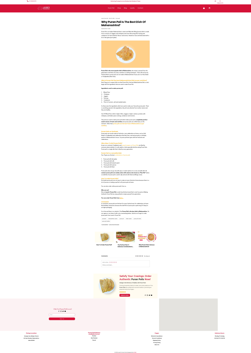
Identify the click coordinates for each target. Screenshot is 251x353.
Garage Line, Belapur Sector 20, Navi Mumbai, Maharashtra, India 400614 (31, 338)
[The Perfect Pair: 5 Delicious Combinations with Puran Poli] (125, 237)
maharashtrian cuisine (112, 218)
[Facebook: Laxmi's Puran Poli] (145, 295)
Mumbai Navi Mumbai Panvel (94, 338)
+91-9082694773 (32, 1)
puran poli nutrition (106, 221)
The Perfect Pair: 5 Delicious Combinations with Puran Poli (125, 246)
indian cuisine (129, 218)
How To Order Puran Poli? (104, 245)
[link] (204, 8)
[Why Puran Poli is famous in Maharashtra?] (146, 237)
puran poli (122, 218)
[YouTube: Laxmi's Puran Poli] (151, 295)
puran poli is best (137, 218)
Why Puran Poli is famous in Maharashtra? (147, 245)
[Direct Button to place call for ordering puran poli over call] (28, 1)
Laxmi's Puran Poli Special (114, 224)
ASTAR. (134, 352)
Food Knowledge (105, 224)
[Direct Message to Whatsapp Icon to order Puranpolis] (215, 1)
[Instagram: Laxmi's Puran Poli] (147, 295)
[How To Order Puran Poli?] (104, 237)
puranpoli (104, 218)
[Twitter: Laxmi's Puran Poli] (149, 295)
